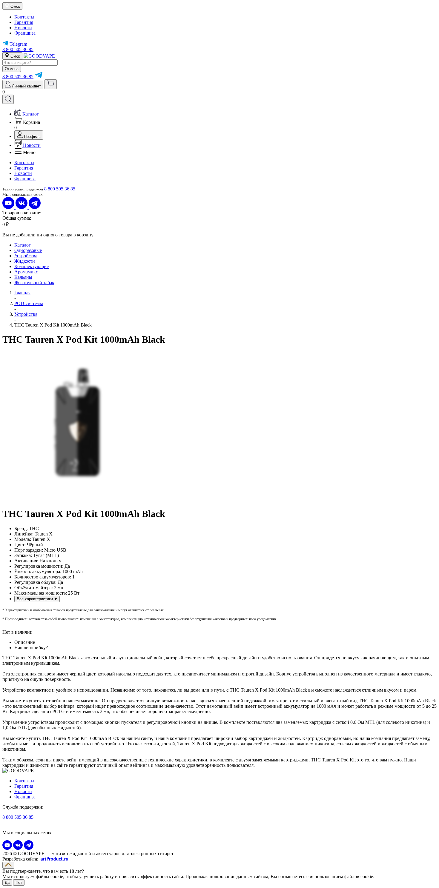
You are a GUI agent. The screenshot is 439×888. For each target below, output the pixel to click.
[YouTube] (9, 207)
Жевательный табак (34, 282)
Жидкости (24, 261)
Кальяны (23, 277)
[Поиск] (8, 99)
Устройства (25, 255)
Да (7, 882)
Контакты (24, 16)
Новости (23, 27)
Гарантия (23, 22)
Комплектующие (31, 266)
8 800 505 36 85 (17, 49)
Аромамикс (26, 271)
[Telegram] (38, 76)
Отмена (12, 69)
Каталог (22, 244)
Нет (19, 882)
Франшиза (25, 33)
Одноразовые (28, 250)
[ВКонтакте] (22, 207)
